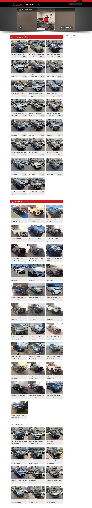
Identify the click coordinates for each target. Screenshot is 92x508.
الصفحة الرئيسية (28, 4)
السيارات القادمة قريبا (19, 201)
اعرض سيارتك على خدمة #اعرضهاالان (20, 424)
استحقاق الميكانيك (39, 4)
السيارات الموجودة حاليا (20, 37)
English (79, 1)
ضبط (33, 4)
